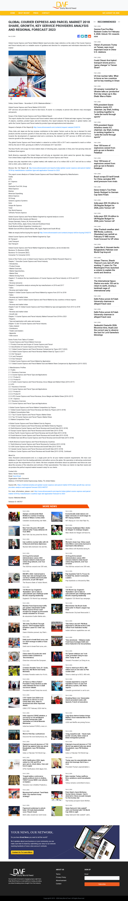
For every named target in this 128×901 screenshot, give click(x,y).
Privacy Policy (61, 877)
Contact (58, 884)
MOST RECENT (24, 13)
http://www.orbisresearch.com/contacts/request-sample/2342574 (57, 127)
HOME (12, 13)
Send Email (17, 476)
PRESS (35, 13)
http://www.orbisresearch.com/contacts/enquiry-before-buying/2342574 (65, 233)
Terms (58, 874)
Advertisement (61, 880)
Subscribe (102, 884)
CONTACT (46, 13)
